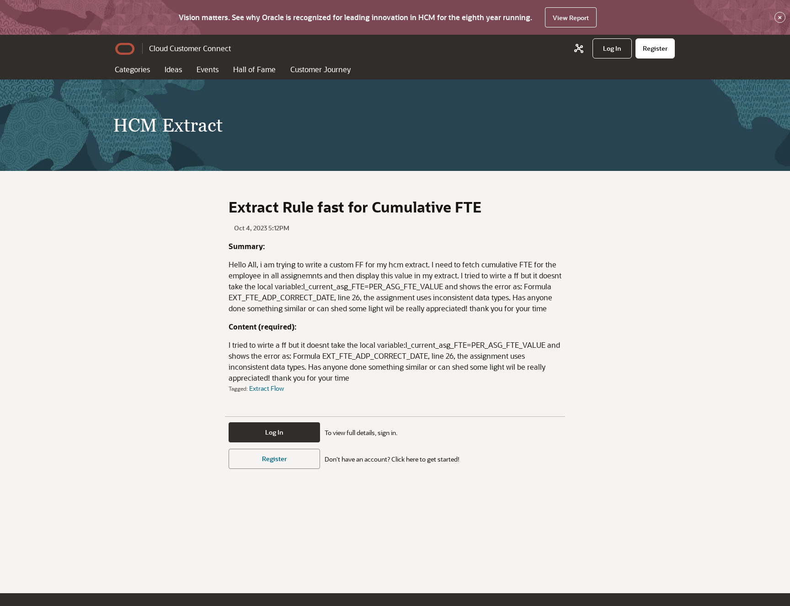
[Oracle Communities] (578, 48)
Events (208, 69)
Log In (274, 432)
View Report (571, 17)
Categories (132, 69)
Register (274, 458)
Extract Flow (266, 388)
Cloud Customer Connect (190, 48)
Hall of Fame (254, 69)
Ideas (173, 69)
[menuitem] (612, 48)
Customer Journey (320, 69)
